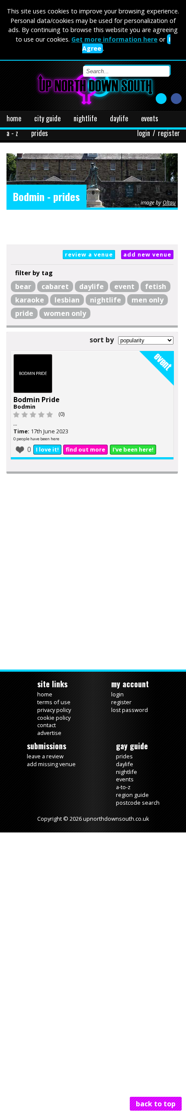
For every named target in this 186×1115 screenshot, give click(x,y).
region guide (132, 808)
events (149, 118)
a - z (12, 133)
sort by (102, 339)
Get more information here (114, 39)
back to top (156, 1103)
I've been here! (133, 463)
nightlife (85, 118)
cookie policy (54, 731)
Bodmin (24, 419)
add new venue (147, 254)
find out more (85, 463)
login (143, 133)
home (13, 118)
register (169, 133)
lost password (129, 723)
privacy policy (54, 723)
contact (46, 738)
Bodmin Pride (36, 412)
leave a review (45, 769)
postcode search (138, 815)
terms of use (54, 715)
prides (39, 133)
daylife (119, 118)
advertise (49, 746)
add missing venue (51, 777)
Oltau (169, 202)
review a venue (89, 254)
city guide (47, 118)
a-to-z (123, 800)
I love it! (47, 463)
